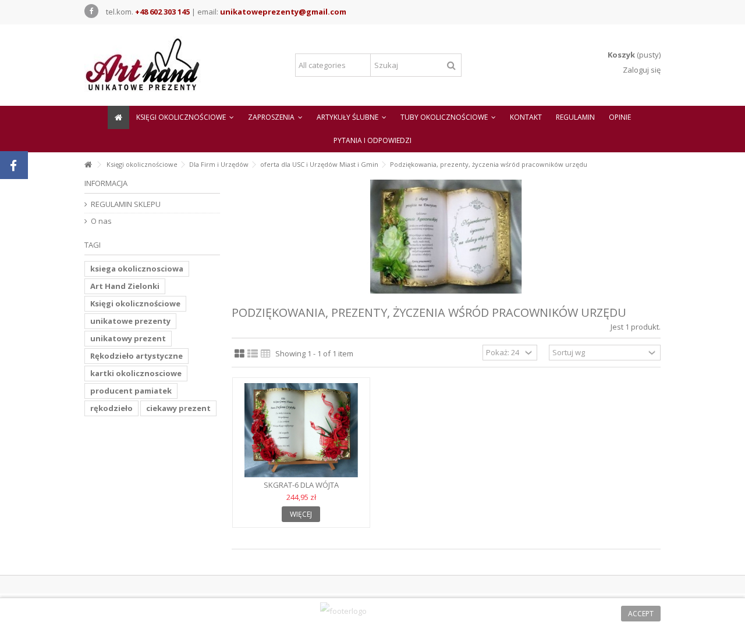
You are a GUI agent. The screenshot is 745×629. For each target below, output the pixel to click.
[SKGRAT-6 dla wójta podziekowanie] (301, 430)
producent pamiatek (131, 390)
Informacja (105, 183)
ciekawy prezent (178, 408)
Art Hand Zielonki (124, 286)
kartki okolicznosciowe (136, 373)
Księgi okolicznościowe (135, 303)
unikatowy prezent (128, 338)
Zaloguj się (641, 70)
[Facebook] (91, 11)
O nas (101, 221)
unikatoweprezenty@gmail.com (283, 11)
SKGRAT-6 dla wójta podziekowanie (301, 490)
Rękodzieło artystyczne (136, 356)
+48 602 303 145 (162, 11)
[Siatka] (239, 354)
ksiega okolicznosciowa (136, 268)
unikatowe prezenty (130, 321)
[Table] (266, 354)
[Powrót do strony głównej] (87, 165)
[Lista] (252, 354)
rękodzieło (111, 408)
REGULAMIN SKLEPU (126, 204)
